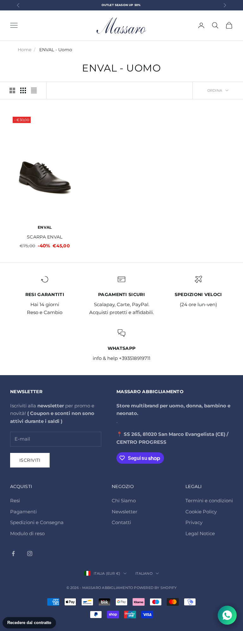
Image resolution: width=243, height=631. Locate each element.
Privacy (193, 522)
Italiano (144, 573)
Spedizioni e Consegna (37, 522)
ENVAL (45, 227)
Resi (15, 501)
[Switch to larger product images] (12, 90)
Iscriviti (29, 460)
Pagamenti (23, 512)
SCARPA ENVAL (44, 237)
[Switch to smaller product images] (23, 90)
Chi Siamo (124, 501)
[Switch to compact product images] (34, 90)
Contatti (121, 522)
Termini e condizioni (209, 501)
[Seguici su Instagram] (30, 553)
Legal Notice (200, 533)
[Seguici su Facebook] (13, 553)
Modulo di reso (27, 533)
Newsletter (124, 512)
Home (24, 50)
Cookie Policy (201, 512)
